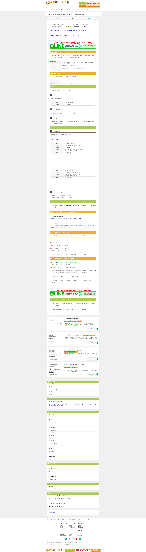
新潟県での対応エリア (53, 466)
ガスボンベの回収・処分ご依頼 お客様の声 (57, 503)
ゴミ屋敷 (89, 335)
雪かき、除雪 (51, 451)
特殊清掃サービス (52, 394)
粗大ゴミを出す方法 (52, 488)
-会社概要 (79, 525)
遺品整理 (50, 391)
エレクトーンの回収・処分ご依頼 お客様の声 (57, 495)
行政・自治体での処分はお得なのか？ (60, 35)
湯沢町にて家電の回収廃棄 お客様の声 (72, 318)
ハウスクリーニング (53, 401)
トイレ (82, 404)
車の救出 (51, 459)
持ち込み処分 (84, 30)
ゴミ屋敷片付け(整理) (53, 389)
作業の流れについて (52, 468)
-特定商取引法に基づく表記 (81, 528)
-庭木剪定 (70, 534)
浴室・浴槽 (75, 404)
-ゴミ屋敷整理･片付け (72, 527)
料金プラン (82, 9)
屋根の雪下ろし (53, 453)
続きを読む (91, 328)
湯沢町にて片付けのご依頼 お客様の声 (72, 334)
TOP (65, 519)
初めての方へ (48, 9)
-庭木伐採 (70, 533)
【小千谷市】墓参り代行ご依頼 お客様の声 (57, 506)
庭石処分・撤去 (52, 414)
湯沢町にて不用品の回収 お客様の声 (72, 348)
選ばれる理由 (55, 9)
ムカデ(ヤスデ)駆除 (52, 430)
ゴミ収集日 (51, 486)
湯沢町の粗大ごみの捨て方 (69, 30)
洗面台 (79, 404)
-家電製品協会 (80, 534)
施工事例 (68, 9)
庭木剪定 (50, 448)
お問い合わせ (88, 9)
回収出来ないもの (53, 479)
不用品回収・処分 (71, 321)
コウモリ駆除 (51, 440)
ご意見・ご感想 (75, 9)
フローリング (50, 404)
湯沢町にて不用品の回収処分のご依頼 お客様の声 (74, 364)
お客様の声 (62, 9)
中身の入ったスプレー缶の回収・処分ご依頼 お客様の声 (59, 498)
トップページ (61, 525)
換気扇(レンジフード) (68, 404)
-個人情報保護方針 (80, 527)
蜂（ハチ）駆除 (52, 419)
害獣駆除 (50, 438)
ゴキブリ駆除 (51, 435)
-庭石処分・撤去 (71, 528)
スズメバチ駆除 (53, 424)
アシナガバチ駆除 (53, 422)
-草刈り (70, 535)
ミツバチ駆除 (52, 427)
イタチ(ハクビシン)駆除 (53, 443)
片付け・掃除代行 (52, 383)
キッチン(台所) (60, 404)
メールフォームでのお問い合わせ (89, 6)
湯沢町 (81, 321)
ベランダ (85, 404)
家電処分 (77, 321)
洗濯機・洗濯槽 (53, 405)
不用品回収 (51, 386)
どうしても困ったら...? (74, 35)
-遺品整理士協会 (80, 535)
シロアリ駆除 (51, 432)
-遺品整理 (70, 526)
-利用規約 (79, 526)
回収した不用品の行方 (53, 476)
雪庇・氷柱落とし (53, 456)
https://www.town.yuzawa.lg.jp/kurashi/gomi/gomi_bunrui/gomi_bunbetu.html (67, 218)
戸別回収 (78, 30)
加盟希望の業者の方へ (52, 512)
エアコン (55, 404)
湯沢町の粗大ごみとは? (57, 30)
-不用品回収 (70, 525)
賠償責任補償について (63, 534)
